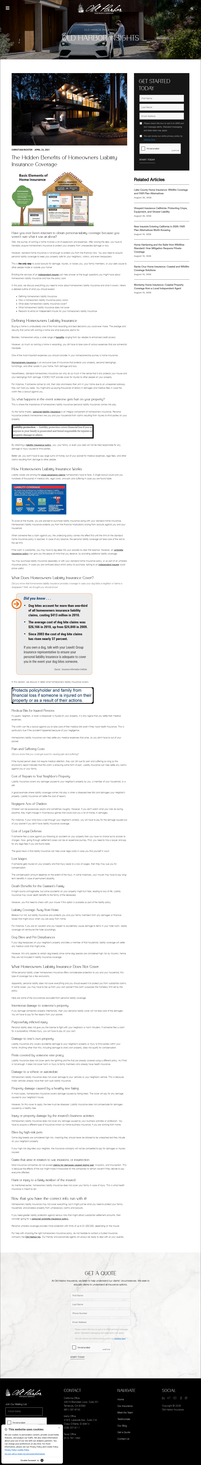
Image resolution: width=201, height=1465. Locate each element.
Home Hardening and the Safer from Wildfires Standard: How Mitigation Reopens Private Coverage (159, 248)
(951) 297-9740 (72, 1409)
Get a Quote (123, 1432)
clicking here (149, 139)
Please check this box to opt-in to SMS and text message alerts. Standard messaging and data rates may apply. (164, 127)
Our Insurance (124, 1406)
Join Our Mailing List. (17, 1404)
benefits (60, 337)
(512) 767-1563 (72, 1438)
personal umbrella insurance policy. (50, 1218)
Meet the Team (125, 1412)
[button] (192, 8)
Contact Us (123, 1438)
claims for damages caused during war (73, 1165)
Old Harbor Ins (33, 1236)
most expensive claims (53, 474)
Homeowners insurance (24, 362)
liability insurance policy (38, 445)
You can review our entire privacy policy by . (163, 138)
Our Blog (122, 1425)
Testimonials (123, 1419)
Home (120, 1399)
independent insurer (48, 274)
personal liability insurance (46, 411)
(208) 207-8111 (72, 1427)
